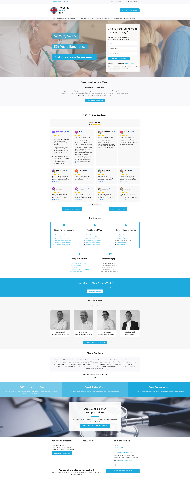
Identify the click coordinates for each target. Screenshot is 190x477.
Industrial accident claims (93, 242)
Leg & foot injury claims (77, 271)
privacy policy (131, 66)
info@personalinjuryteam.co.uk (73, 1)
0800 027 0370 (57, 1)
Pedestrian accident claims (63, 242)
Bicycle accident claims (62, 238)
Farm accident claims (92, 237)
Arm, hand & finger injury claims (79, 269)
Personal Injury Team (125, 458)
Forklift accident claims (93, 244)
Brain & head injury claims (78, 263)
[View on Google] (76, 132)
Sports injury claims (122, 237)
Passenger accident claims (63, 240)
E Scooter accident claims (62, 244)
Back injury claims (75, 267)
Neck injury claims (75, 265)
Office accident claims (92, 238)
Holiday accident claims (124, 235)
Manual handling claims (93, 235)
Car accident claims (60, 235)
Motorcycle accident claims (63, 237)
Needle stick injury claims (93, 240)
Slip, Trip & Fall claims (123, 238)
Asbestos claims (121, 244)
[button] (92, 375)
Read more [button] (78, 163)
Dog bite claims (121, 242)
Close (122, 474)
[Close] (187, 468)
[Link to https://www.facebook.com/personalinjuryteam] (116, 463)
